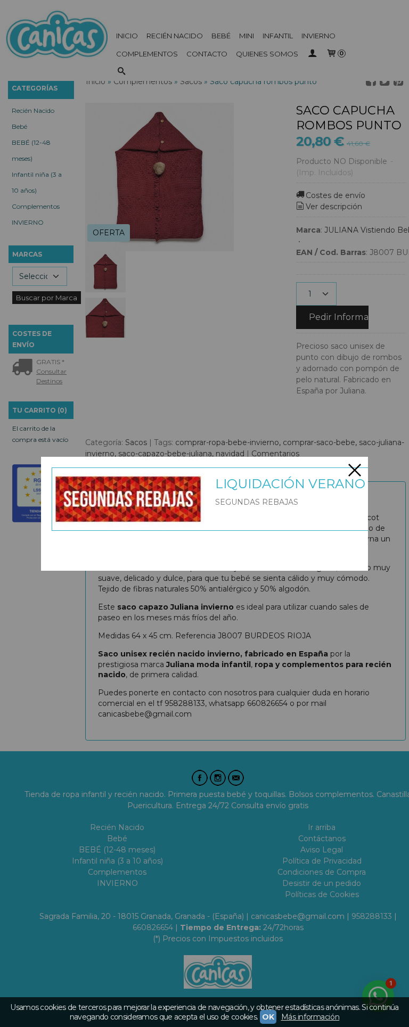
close (355, 470)
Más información (310, 1017)
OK (268, 1017)
